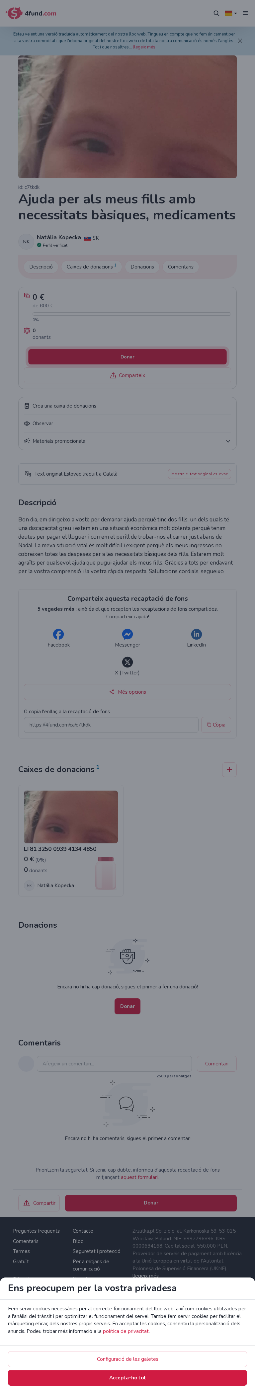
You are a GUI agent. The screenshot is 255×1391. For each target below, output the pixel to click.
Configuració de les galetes (127, 1359)
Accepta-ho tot (127, 1377)
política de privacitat (126, 1331)
